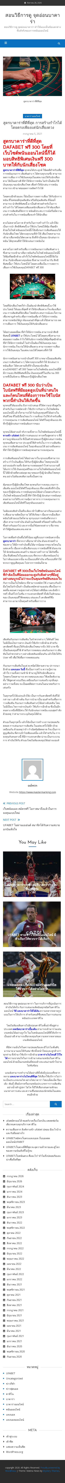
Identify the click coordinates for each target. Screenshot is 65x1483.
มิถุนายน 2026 (14, 1181)
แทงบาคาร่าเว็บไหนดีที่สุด (23, 1076)
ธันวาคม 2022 (14, 1222)
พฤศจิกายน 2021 (16, 1289)
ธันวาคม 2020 (14, 1346)
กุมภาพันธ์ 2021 (15, 1336)
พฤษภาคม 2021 (15, 1320)
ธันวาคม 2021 (14, 1284)
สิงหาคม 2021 (14, 1305)
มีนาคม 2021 (14, 1331)
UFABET (15, 335)
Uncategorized (14, 1378)
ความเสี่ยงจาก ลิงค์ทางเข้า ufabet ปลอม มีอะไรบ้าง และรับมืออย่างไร (33, 1131)
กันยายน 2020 (14, 1356)
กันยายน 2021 (14, 1300)
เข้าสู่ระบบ (11, 1436)
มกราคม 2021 (14, 1341)
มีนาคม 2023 (14, 1207)
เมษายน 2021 (14, 1325)
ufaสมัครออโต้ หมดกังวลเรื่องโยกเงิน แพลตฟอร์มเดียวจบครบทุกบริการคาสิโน (32, 1122)
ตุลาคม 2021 (14, 1294)
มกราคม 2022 (14, 1279)
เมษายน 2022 (14, 1264)
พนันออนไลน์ (13, 1409)
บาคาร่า (10, 1399)
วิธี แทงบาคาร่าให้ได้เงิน (26, 1011)
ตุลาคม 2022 (14, 1233)
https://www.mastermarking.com (37, 792)
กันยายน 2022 (14, 1238)
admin (32, 785)
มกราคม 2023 (14, 1217)
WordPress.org (14, 1452)
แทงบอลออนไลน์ (15, 1419)
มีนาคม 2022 (14, 1269)
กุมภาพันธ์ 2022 (15, 1274)
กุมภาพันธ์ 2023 (15, 1212)
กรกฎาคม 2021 (15, 1310)
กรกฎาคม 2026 (15, 1176)
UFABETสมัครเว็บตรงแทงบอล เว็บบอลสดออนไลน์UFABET (28, 1140)
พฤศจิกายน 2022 (16, 1227)
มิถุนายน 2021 (14, 1315)
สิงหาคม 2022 (14, 1243)
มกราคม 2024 (14, 1191)
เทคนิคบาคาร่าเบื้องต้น (25, 1029)
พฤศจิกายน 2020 (16, 1351)
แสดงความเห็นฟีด (15, 1446)
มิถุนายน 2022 (14, 1253)
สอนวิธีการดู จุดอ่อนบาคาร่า (32, 18)
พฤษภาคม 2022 (15, 1258)
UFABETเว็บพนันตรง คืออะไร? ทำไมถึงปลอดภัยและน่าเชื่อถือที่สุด (33, 1157)
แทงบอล (10, 1414)
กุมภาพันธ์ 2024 (15, 1186)
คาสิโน (10, 1394)
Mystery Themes (51, 1470)
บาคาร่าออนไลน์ (32, 116)
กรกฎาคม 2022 (15, 1248)
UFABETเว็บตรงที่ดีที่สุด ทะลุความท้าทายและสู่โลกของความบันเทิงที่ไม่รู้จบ (33, 1148)
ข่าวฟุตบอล (12, 1388)
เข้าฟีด (9, 1441)
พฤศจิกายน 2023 (16, 1202)
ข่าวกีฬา (10, 1383)
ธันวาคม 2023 (14, 1196)
